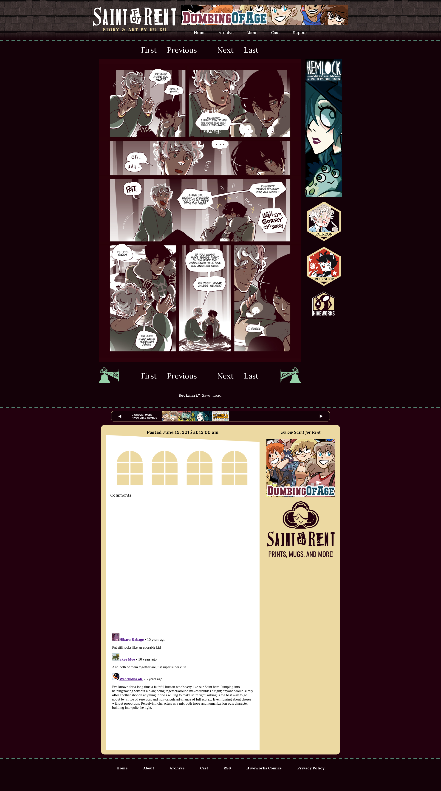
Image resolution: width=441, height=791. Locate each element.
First (149, 50)
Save (206, 395)
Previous (182, 50)
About (252, 32)
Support (301, 32)
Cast (275, 32)
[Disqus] (182, 565)
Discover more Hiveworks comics (144, 416)
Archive (226, 32)
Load (216, 395)
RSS (227, 768)
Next (225, 50)
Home (200, 32)
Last (251, 50)
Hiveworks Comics (264, 768)
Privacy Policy (311, 768)
